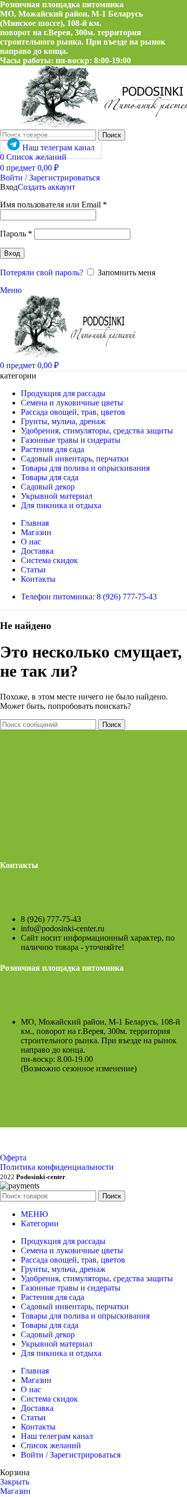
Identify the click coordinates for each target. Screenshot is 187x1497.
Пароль (16, 233)
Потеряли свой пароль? (41, 272)
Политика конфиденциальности (57, 1167)
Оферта (13, 1157)
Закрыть (14, 1481)
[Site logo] (69, 354)
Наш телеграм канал (58, 147)
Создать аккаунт (46, 187)
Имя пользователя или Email (53, 204)
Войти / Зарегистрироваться (71, 1454)
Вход (12, 253)
